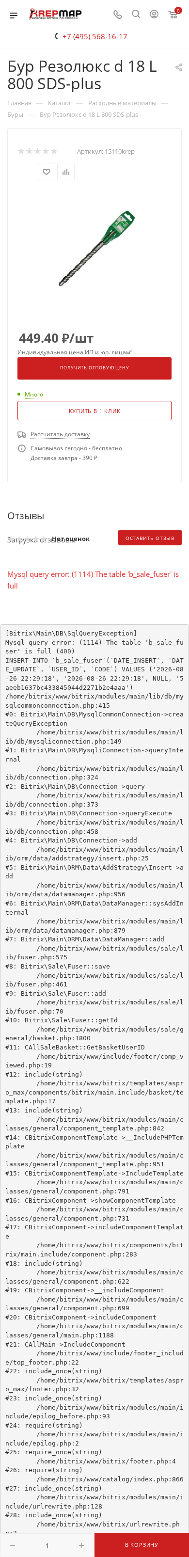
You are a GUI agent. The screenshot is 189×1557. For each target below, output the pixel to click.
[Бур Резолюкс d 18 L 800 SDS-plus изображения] (94, 249)
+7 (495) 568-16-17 (95, 36)
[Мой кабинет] (154, 15)
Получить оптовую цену (94, 368)
